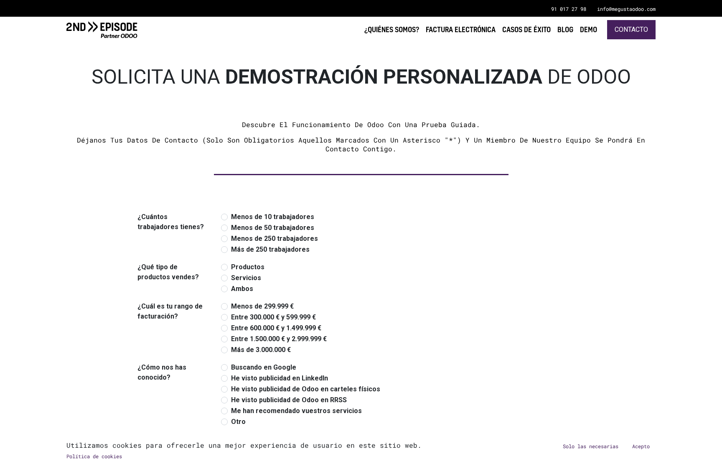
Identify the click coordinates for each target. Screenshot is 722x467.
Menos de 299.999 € (262, 306)
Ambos (242, 289)
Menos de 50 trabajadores (272, 228)
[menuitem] (588, 29)
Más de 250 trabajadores (270, 249)
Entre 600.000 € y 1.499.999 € (276, 328)
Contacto (631, 29)
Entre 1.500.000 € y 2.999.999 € (279, 339)
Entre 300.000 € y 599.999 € (273, 317)
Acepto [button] (641, 446)
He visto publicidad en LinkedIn (279, 378)
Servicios (246, 278)
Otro (238, 422)
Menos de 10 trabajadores (272, 217)
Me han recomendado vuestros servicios (296, 411)
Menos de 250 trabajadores (274, 238)
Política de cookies (94, 456)
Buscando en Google (263, 367)
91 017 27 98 (568, 8)
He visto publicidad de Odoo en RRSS (289, 400)
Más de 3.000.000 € (261, 350)
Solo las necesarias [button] (590, 446)
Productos (247, 267)
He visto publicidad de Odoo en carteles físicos (305, 389)
